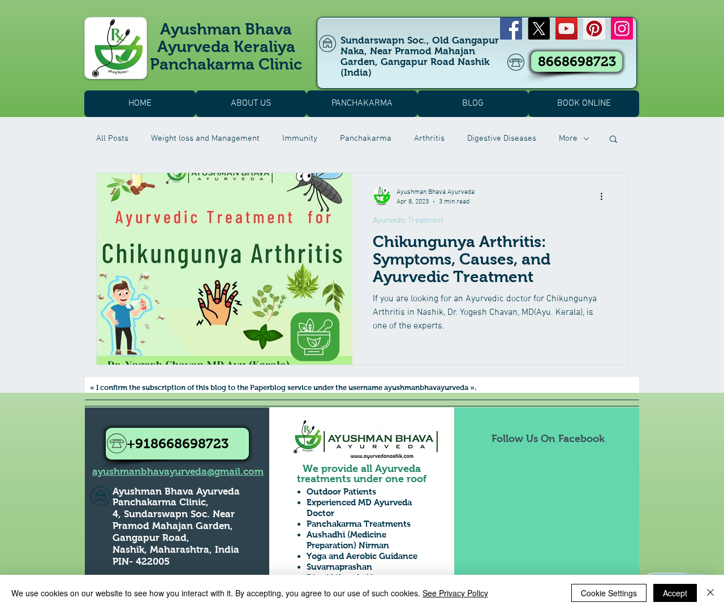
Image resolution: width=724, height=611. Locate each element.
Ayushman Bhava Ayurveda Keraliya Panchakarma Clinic (226, 46)
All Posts (112, 138)
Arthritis (429, 138)
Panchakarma (365, 138)
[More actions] (605, 196)
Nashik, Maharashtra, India (176, 549)
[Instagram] (622, 29)
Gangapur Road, (151, 537)
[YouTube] (566, 29)
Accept (675, 593)
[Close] (710, 593)
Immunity (299, 138)
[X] (539, 29)
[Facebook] (511, 29)
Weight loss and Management (205, 138)
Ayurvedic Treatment (408, 221)
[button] (613, 140)
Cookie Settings (609, 593)
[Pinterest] (594, 29)
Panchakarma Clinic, (161, 502)
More (568, 138)
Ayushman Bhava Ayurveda (176, 491)
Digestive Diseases (501, 138)
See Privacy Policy (455, 593)
